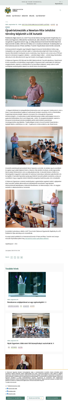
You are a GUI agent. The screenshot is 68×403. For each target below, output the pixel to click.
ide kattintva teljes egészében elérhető (36, 238)
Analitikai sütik (11, 391)
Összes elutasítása (34, 398)
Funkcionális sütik (12, 388)
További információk (10, 382)
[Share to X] (15, 257)
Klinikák (23, 1)
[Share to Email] (22, 257)
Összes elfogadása (52, 398)
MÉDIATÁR (25, 16)
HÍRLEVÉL (31, 16)
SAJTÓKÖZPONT (40, 16)
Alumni (35, 3)
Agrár (27, 1)
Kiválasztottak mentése (14, 398)
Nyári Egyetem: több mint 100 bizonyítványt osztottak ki (29, 343)
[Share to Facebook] (12, 257)
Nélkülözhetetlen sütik (14, 386)
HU (60, 1)
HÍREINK (8, 16)
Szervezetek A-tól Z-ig (37, 1)
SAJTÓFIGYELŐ (16, 16)
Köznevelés (30, 1)
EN (62, 1)
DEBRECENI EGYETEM (17, 9)
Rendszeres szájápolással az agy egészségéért (26, 302)
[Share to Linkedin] (18, 257)
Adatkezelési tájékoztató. (22, 380)
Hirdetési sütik (11, 394)
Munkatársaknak (30, 3)
